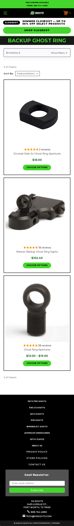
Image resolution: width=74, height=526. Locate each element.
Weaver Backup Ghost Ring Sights (37, 251)
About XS (37, 445)
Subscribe (37, 490)
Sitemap (56, 523)
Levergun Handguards (37, 432)
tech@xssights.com (38, 516)
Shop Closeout (37, 30)
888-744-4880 (40, 5)
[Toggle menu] (10, 13)
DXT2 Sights (37, 414)
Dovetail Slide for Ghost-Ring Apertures (37, 153)
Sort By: (9, 73)
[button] (37, 52)
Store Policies (37, 458)
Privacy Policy (37, 451)
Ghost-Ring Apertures (37, 349)
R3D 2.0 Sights (37, 407)
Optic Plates (37, 439)
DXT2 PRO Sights (37, 401)
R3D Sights (37, 420)
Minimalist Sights (37, 426)
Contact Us (37, 464)
